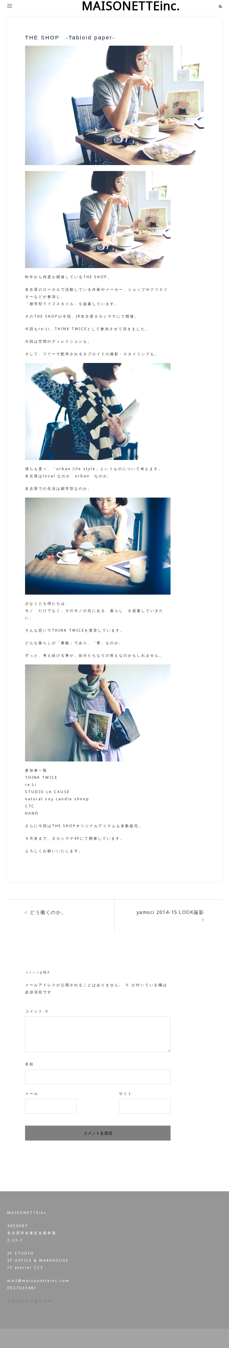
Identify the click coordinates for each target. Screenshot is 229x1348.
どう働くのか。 (48, 912)
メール (31, 1093)
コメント (37, 1011)
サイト (125, 1093)
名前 (29, 1064)
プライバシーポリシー (29, 1301)
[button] (220, 6)
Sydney (139, 1338)
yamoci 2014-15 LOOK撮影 (170, 912)
